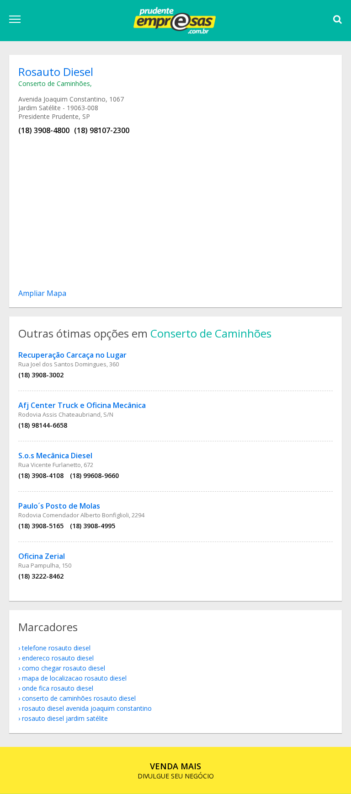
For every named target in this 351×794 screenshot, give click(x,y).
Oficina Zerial (41, 556)
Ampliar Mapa (42, 293)
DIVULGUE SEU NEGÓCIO (176, 770)
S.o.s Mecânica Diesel (55, 456)
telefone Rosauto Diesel (56, 648)
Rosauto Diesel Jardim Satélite (65, 718)
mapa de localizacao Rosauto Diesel (74, 678)
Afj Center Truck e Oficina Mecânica (82, 405)
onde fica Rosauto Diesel (57, 688)
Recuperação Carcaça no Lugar (72, 355)
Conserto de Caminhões (54, 83)
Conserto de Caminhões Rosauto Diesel (79, 698)
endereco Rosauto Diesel (58, 658)
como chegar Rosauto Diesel (63, 668)
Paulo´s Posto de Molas (59, 506)
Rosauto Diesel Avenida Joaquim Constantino (87, 708)
